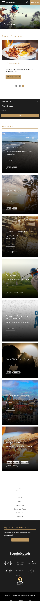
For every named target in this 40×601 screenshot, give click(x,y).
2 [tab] (20, 86)
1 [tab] (16, 86)
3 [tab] (23, 86)
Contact (20, 517)
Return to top (20, 491)
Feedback (10, 600)
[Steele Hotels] (11, 2)
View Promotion (13, 77)
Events (20, 501)
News (20, 498)
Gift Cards (20, 513)
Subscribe (20, 540)
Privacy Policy (20, 600)
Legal (30, 600)
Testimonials (20, 505)
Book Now (36, 2)
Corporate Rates (20, 509)
